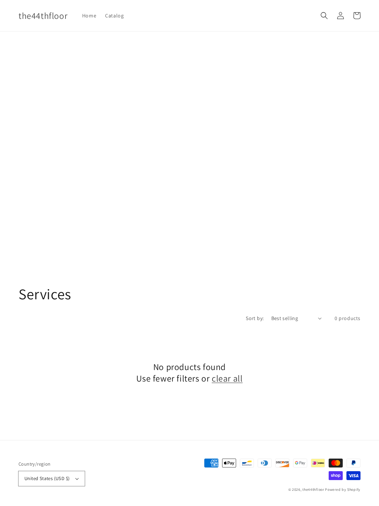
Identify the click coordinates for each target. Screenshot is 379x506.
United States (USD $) (47, 478)
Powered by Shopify (342, 489)
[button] (324, 15)
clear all (227, 378)
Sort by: (255, 318)
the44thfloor (313, 489)
